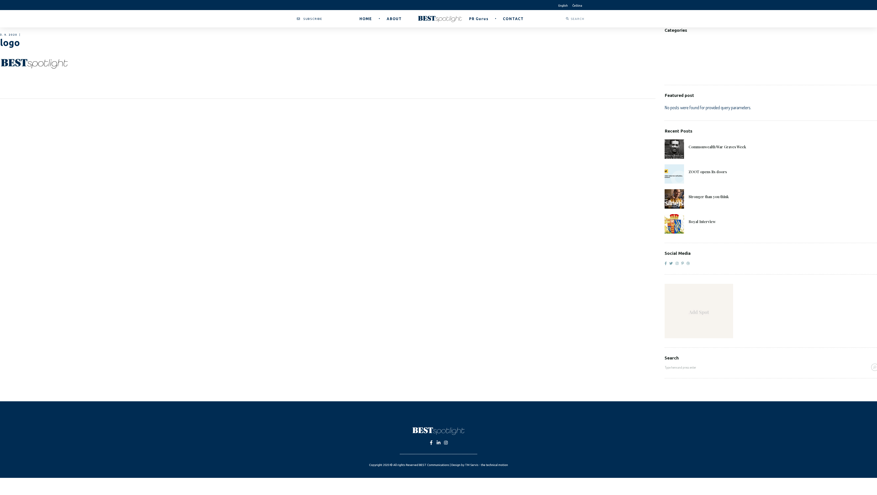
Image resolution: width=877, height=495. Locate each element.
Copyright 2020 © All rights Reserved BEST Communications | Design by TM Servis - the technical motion (438, 464)
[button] (309, 19)
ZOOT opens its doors (708, 172)
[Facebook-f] (431, 442)
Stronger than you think (709, 196)
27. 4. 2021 (698, 215)
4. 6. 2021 (697, 190)
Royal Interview (702, 221)
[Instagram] (446, 442)
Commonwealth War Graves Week (717, 147)
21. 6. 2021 (697, 140)
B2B (668, 39)
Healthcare (675, 60)
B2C (668, 46)
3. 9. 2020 (8, 34)
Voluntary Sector (681, 74)
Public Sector (678, 67)
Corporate (675, 53)
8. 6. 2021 (697, 165)
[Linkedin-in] (438, 442)
